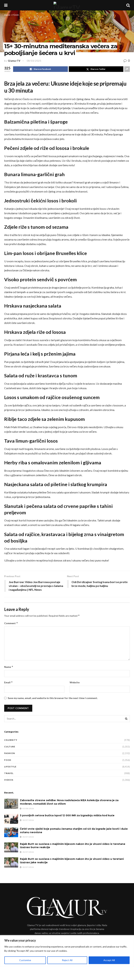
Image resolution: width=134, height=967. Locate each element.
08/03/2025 (34, 60)
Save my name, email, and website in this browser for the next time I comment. (53, 698)
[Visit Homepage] (67, 5)
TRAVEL (8, 773)
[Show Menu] (6, 5)
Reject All (67, 960)
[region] (67, 951)
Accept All (109, 960)
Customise (25, 960)
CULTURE (9, 746)
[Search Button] (128, 5)
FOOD (16, 15)
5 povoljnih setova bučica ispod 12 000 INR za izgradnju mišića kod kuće (67, 815)
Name (8, 667)
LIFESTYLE (10, 766)
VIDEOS (8, 780)
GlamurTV (14, 60)
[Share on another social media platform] (127, 69)
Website (75, 682)
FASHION (9, 753)
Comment (11, 623)
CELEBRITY (10, 740)
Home (7, 15)
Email (8, 682)
